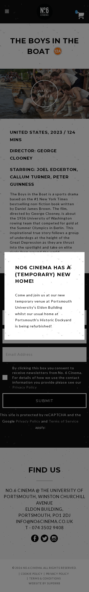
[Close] (69, 266)
